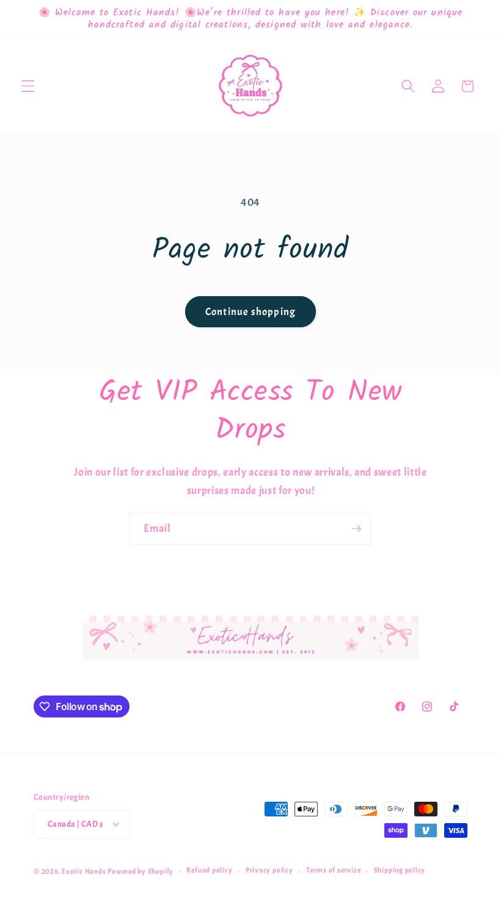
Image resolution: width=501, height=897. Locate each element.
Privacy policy (269, 870)
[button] (28, 86)
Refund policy (209, 870)
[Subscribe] (356, 529)
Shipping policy (400, 870)
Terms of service (333, 870)
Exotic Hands (84, 871)
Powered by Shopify (141, 871)
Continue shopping (250, 311)
